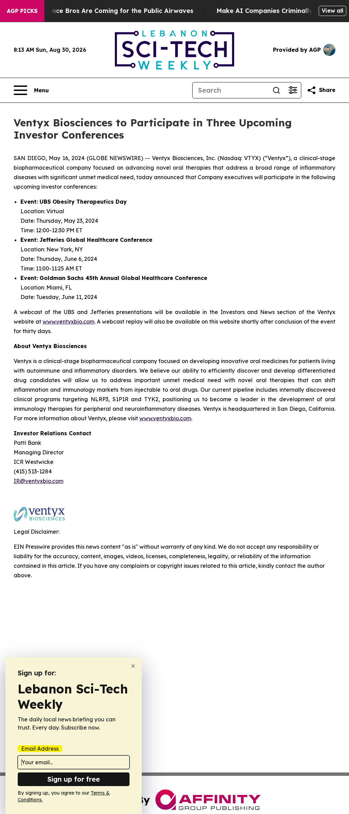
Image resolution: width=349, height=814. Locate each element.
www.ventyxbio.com (68, 321)
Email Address (40, 748)
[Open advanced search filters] (293, 90)
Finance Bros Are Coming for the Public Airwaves (116, 11)
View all (332, 10)
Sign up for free (73, 779)
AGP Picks (22, 10)
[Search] (276, 90)
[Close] (133, 666)
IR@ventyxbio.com (38, 481)
